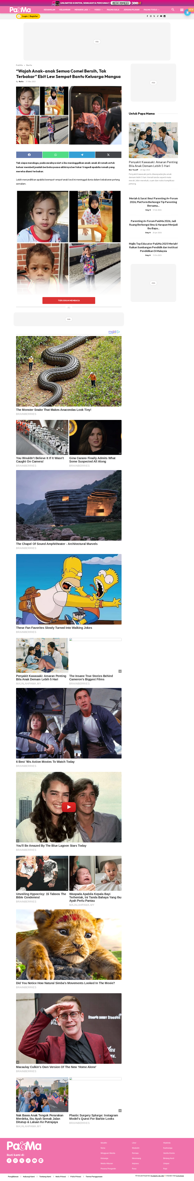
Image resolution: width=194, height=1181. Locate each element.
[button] (173, 9)
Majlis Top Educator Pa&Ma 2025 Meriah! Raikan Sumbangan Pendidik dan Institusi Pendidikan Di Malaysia (153, 247)
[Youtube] (161, 16)
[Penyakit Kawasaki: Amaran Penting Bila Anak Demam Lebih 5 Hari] (153, 140)
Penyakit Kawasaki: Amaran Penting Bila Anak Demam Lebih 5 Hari (153, 164)
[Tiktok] (157, 16)
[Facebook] (147, 16)
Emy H (148, 210)
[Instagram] (150, 16)
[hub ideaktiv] (182, 8)
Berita (29, 65)
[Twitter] (154, 16)
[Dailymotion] (164, 16)
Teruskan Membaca (69, 300)
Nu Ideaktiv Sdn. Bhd (157, 1176)
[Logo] (20, 9)
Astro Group (180, 1176)
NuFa (21, 81)
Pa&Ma (19, 65)
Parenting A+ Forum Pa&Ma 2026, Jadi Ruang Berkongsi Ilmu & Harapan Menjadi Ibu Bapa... (153, 224)
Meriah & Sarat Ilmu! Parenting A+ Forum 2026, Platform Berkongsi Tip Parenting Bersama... (153, 202)
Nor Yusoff (133, 170)
